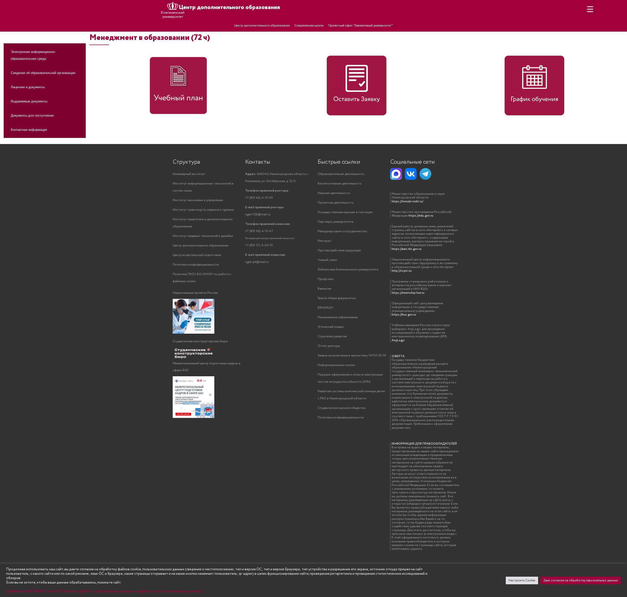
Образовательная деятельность (341, 174)
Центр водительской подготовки (197, 255)
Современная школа (309, 25)
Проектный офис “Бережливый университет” (360, 25)
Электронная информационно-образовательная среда (33, 55)
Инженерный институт (189, 174)
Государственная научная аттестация (345, 212)
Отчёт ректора (329, 346)
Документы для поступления (32, 115)
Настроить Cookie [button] (522, 580)
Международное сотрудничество (342, 231)
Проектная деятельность (335, 202)
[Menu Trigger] (590, 9)
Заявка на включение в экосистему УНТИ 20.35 (352, 355)
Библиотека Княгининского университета (348, 269)
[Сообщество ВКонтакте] (411, 174)
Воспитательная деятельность (339, 183)
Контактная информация (29, 129)
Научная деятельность (334, 193)
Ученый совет (328, 260)
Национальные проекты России (195, 293)
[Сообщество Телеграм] (425, 174)
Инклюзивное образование (338, 317)
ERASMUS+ (326, 307)
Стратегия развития (332, 336)
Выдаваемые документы (29, 101)
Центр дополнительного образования (262, 25)
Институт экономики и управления (198, 200)
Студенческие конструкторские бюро (200, 341)
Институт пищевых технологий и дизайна (203, 236)
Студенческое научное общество (342, 408)
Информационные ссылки (336, 365)
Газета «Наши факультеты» (337, 298)
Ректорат (324, 241)
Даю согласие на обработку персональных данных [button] (580, 580)
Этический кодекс (331, 327)
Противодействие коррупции (339, 250)
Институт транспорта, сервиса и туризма (203, 209)
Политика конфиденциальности (196, 264)
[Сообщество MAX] (396, 174)
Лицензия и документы (28, 87)
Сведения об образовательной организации (43, 72)
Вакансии (324, 288)
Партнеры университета (335, 221)
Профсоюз (326, 279)
